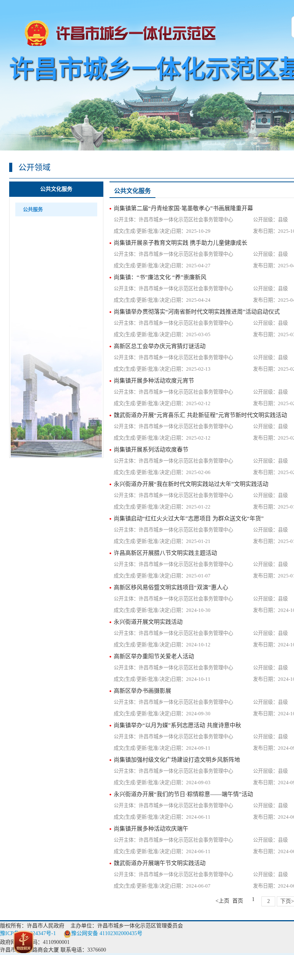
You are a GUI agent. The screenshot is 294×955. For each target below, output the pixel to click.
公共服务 (33, 209)
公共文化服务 (56, 189)
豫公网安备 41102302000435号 (106, 933)
